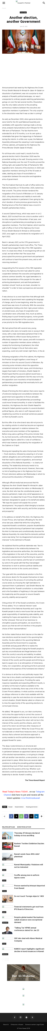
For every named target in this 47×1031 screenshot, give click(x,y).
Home (4, 8)
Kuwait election (19, 807)
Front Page (23, 12)
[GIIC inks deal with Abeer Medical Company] (7, 941)
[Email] (31, 816)
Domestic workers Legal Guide (34, 1024)
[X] (16, 816)
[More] (41, 816)
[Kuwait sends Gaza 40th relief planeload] (7, 856)
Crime (4, 891)
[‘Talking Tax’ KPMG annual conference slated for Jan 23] (7, 930)
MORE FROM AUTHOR (24, 827)
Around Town (6, 849)
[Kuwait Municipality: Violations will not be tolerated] (7, 867)
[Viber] (26, 816)
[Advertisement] (23, 70)
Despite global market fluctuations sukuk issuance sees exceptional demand (29, 919)
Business (5, 922)
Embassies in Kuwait (17, 1024)
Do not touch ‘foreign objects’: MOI (29, 896)
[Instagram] (20, 1017)
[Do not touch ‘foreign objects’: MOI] (7, 899)
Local (4, 838)
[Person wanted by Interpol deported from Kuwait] (7, 888)
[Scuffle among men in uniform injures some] (7, 877)
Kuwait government (31, 807)
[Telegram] (26, 1017)
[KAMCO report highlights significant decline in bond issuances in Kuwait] (7, 951)
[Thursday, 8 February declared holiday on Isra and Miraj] (7, 835)
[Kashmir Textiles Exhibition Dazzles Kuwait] (7, 846)
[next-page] (7, 959)
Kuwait (10, 807)
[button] (3, 3)
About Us (6, 1024)
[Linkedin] (36, 816)
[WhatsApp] (21, 816)
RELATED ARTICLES (8, 827)
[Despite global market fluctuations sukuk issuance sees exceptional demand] (7, 920)
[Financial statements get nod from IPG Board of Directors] (7, 909)
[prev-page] (3, 959)
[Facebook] (11, 816)
